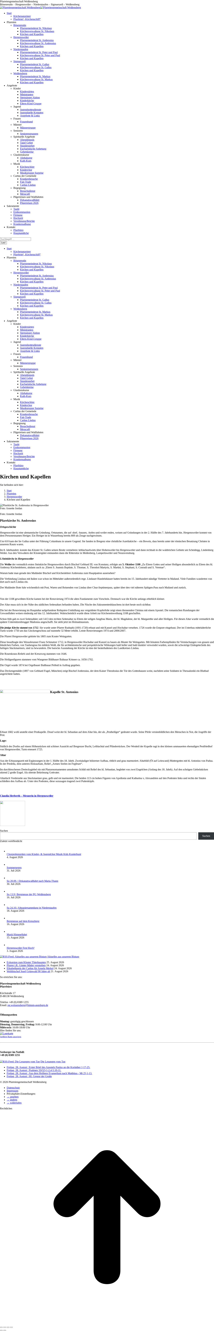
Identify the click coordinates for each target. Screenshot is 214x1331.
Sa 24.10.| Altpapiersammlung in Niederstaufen (32, 907)
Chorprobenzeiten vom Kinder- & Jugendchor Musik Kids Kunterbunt (44, 854)
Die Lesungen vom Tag (52, 1061)
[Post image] (10, 851)
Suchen (4, 830)
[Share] (4, 1327)
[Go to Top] (107, 1323)
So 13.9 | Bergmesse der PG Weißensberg (29, 894)
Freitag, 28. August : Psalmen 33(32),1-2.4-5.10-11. (34, 1070)
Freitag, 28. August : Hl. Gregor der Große (29, 1076)
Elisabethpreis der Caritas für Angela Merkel (30, 968)
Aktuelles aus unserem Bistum (63, 956)
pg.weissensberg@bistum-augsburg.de (28, 1005)
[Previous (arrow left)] (1, 1330)
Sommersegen (14, 867)
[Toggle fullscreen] (8, 1327)
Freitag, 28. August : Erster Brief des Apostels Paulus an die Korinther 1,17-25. (48, 1067)
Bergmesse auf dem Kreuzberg (23, 921)
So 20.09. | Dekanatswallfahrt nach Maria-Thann (32, 881)
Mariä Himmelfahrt (17, 934)
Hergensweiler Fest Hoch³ (20, 947)
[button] (13, 1096)
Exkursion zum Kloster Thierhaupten (26, 962)
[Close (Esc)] (1, 1327)
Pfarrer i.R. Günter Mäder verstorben (26, 965)
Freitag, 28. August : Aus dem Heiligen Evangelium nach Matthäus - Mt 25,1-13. (49, 1073)
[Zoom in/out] (11, 1327)
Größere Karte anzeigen (10, 1036)
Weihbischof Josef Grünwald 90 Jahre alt (28, 971)
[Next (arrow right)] (4, 1330)
